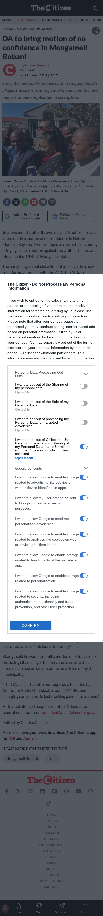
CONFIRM (31, 625)
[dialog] (51, 458)
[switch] (84, 386)
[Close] (93, 284)
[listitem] (51, 374)
